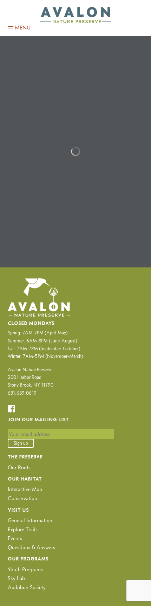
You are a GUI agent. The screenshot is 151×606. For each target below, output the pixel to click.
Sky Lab (16, 578)
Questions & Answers (31, 547)
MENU (22, 27)
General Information (30, 520)
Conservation (22, 498)
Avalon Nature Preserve (75, 15)
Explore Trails (23, 529)
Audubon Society (27, 587)
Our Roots (19, 467)
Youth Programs (25, 569)
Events (15, 538)
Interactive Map (25, 489)
